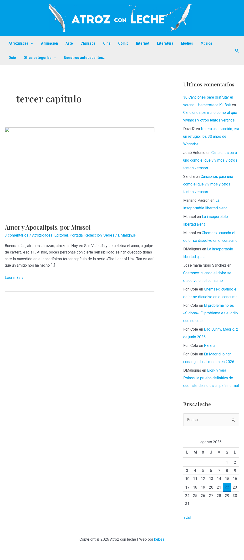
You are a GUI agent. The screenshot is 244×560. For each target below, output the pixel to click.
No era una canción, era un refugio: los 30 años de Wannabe (211, 136)
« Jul (187, 517)
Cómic (123, 43)
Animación (49, 43)
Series (108, 235)
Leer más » (14, 278)
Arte (69, 43)
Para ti (209, 345)
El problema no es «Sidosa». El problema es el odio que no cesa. (210, 313)
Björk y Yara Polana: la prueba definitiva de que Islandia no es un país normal (211, 378)
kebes (159, 539)
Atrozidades (19, 43)
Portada (76, 235)
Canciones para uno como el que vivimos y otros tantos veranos (210, 160)
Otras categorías (37, 57)
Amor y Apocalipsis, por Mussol (48, 227)
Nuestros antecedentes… (84, 57)
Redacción (93, 235)
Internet (142, 43)
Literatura (165, 43)
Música (206, 43)
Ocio (12, 57)
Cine (107, 43)
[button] (31, 43)
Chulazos (88, 43)
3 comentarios (17, 235)
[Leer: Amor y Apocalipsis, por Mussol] (79, 172)
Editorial (61, 235)
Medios (187, 43)
